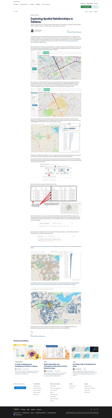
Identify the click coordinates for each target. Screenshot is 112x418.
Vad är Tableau (37, 383)
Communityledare (53, 390)
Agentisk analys (37, 386)
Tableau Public (53, 386)
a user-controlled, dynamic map (44, 246)
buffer (42, 86)
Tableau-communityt (54, 383)
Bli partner (71, 388)
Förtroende (23, 409)
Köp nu (95, 6)
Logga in (96, 3)
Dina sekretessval (19, 414)
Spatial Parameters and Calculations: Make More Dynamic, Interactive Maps (56, 366)
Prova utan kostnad (20, 387)
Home (14, 11)
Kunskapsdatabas (87, 386)
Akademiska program (54, 398)
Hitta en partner (72, 386)
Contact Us (39, 409)
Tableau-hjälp (87, 390)
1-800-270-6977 (90, 3)
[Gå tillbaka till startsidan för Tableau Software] (18, 1)
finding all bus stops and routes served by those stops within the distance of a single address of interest (53, 284)
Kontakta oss (82, 3)
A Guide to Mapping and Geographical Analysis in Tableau (26, 365)
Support (86, 383)
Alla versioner (87, 392)
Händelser (52, 400)
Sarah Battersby (38, 30)
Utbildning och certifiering (89, 388)
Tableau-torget (53, 396)
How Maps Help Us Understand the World (84, 365)
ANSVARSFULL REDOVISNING (41, 412)
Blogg (28, 409)
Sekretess (32, 412)
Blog (16, 11)
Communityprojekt (53, 394)
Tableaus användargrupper (55, 388)
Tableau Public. (43, 42)
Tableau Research (37, 392)
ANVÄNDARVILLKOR (25, 412)
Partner (71, 383)
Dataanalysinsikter (37, 390)
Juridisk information (17, 412)
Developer (33, 409)
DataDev (51, 392)
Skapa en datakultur (37, 388)
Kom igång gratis (86, 6)
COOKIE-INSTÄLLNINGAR (51, 412)
